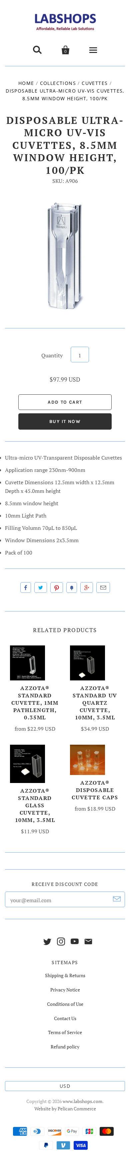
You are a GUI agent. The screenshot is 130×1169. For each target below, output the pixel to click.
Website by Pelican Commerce (65, 1108)
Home (26, 83)
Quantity (52, 355)
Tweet (40, 587)
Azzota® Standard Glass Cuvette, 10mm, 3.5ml (35, 805)
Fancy (71, 587)
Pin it (56, 587)
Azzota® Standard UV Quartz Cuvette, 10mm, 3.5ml (95, 702)
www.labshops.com (82, 1101)
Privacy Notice (65, 989)
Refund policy (65, 1046)
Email (103, 587)
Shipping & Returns (65, 975)
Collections (58, 83)
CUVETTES (95, 83)
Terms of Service (65, 1032)
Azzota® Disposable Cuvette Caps (95, 790)
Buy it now (65, 421)
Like (25, 587)
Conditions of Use (65, 1004)
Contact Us (65, 1018)
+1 (86, 587)
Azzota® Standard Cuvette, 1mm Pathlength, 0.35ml (34, 702)
